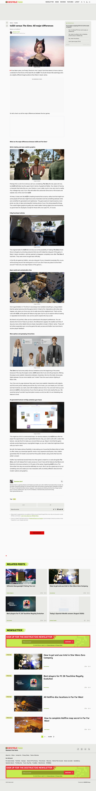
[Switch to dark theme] (87, 2)
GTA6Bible (48, 763)
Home (11, 22)
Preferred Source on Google (36, 518)
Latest (77, 2)
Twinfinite (17, 760)
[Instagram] (62, 481)
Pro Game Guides (10, 760)
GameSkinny (77, 760)
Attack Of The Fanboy (32, 760)
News (57, 2)
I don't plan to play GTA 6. (74, 41)
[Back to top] (6, 555)
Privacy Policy (59, 645)
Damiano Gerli (16, 32)
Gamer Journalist (68, 760)
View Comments (37, 533)
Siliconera (48, 760)
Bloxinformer (42, 763)
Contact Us (18, 755)
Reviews (63, 2)
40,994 (50, 736)
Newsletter (50, 2)
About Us (8, 755)
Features (70, 2)
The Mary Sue (18, 763)
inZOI (14, 499)
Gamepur (23, 760)
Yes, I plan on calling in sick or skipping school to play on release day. (77, 35)
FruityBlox (34, 763)
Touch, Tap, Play (27, 763)
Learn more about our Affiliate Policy (29, 515)
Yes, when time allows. (73, 38)
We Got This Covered (57, 760)
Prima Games (42, 760)
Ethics (13, 755)
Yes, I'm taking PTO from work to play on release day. (78, 30)
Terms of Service (50, 645)
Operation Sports (10, 763)
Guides (16, 22)
